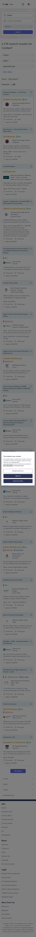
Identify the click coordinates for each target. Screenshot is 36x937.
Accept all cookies (18, 481)
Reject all (18, 476)
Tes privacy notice (19, 465)
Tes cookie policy (7, 465)
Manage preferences (18, 470)
